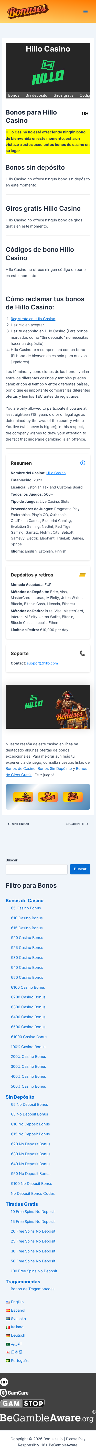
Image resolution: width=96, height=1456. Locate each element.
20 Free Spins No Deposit (33, 1231)
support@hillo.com (42, 663)
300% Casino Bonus (28, 1066)
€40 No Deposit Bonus (30, 1164)
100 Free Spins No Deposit (34, 1271)
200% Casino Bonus (28, 1056)
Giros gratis (63, 95)
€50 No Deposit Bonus (30, 1173)
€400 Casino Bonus (28, 1017)
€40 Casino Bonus (27, 967)
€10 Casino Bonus (27, 918)
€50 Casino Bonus (27, 977)
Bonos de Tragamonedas (33, 1289)
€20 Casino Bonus (27, 937)
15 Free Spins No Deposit (33, 1221)
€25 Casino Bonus (27, 947)
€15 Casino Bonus (27, 928)
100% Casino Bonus (28, 1047)
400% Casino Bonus (28, 1076)
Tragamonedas (23, 1281)
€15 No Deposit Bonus (30, 1134)
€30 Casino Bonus (27, 957)
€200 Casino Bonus (28, 997)
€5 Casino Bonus (26, 908)
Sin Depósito (20, 1097)
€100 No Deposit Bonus (31, 1183)
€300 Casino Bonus (28, 1007)
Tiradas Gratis (22, 1204)
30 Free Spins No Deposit (33, 1251)
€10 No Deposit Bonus (30, 1124)
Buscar (11, 860)
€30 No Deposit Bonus (30, 1154)
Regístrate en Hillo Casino (33, 319)
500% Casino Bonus (28, 1086)
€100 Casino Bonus (28, 987)
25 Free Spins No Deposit (33, 1241)
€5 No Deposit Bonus (29, 1104)
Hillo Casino (56, 473)
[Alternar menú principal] (85, 11)
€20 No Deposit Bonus (30, 1144)
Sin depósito (36, 95)
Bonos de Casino (21, 768)
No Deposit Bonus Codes (33, 1193)
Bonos (13, 95)
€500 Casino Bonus (28, 1027)
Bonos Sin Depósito (55, 768)
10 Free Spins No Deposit (33, 1211)
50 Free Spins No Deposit (33, 1261)
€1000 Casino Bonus (29, 1037)
